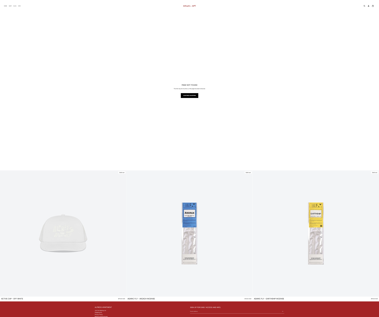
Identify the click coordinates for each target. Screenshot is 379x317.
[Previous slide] (3, 233)
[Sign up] (282, 311)
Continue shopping (189, 95)
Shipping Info (98, 312)
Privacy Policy (99, 314)
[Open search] (364, 6)
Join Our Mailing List (100, 310)
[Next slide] (123, 233)
